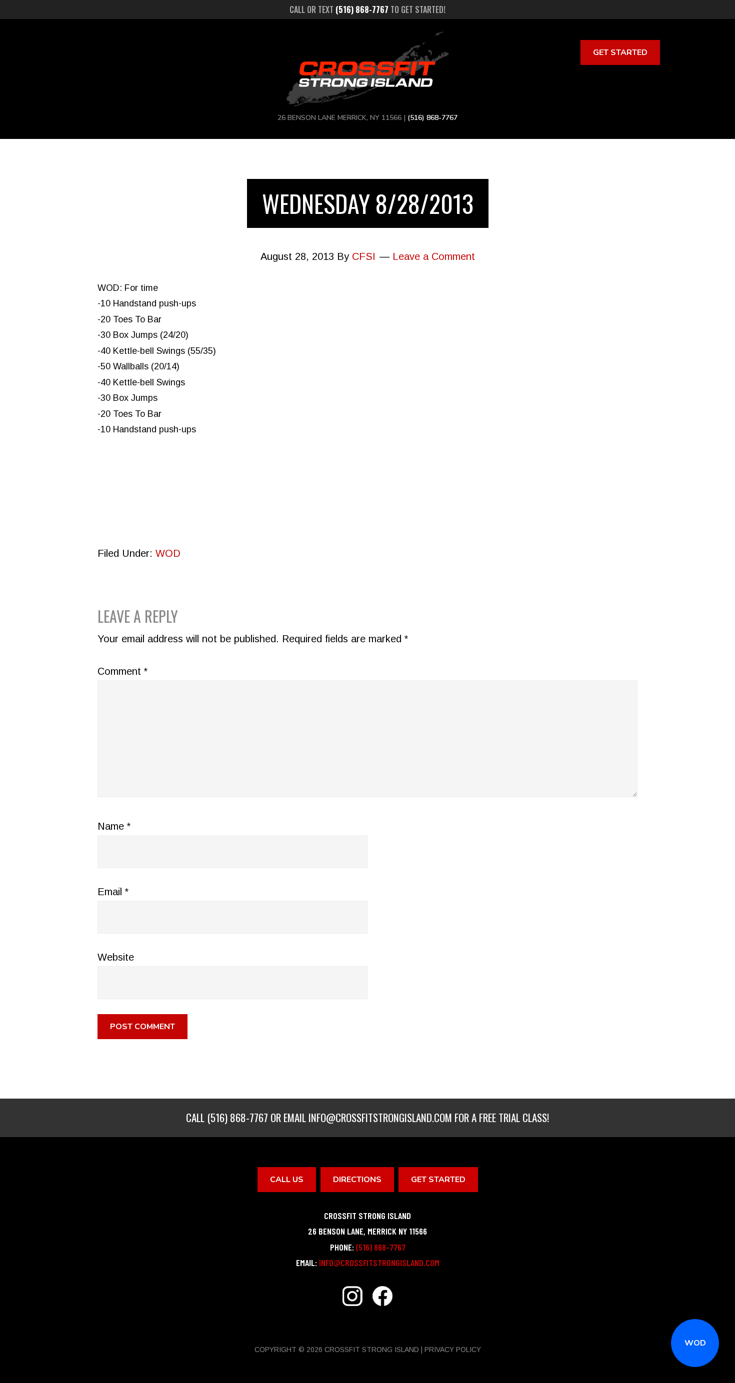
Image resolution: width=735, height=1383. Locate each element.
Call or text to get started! (368, 9)
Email (113, 891)
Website (116, 957)
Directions (357, 1179)
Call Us (287, 1179)
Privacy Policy (452, 1350)
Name (114, 826)
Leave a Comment (433, 256)
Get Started (620, 52)
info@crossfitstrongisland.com (380, 1117)
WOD (695, 1343)
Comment (123, 671)
